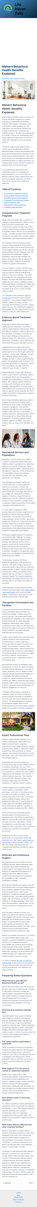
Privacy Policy (18, 1197)
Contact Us (18, 1202)
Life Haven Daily (20, 8)
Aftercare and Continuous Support (15, 205)
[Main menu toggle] (33, 9)
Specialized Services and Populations (16, 198)
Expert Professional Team (12, 202)
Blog (18, 1195)
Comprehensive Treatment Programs (16, 193)
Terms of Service (18, 1200)
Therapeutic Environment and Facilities (16, 200)
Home (18, 1193)
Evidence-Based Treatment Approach (16, 196)
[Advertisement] (18, 45)
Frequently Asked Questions (13, 207)
